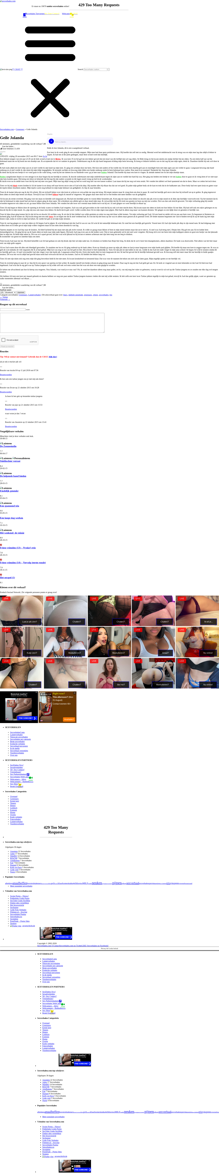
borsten (30, 883)
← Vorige (4, 297)
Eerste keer (14, 801)
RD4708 (13, 858)
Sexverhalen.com (7, 129)
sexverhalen (103, 295)
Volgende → (5, 299)
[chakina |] (153, 625)
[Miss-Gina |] (109, 688)
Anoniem (14, 851)
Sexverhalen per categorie (20, 739)
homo (56, 883)
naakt (90, 883)
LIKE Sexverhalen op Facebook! (95, 946)
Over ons (13, 755)
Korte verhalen (16, 817)
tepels (161, 883)
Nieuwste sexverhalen (19, 737)
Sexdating (14, 919)
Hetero (13, 806)
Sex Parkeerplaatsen (18, 774)
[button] (50, 70)
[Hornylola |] (153, 657)
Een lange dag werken (11, 518)
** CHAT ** (17, 69)
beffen (23, 883)
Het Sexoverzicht (17, 905)
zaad (190, 883)
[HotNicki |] (21, 688)
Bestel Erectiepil (16, 786)
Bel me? (121, 685)
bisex (65, 295)
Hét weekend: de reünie (12, 533)
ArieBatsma (15, 860)
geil (52, 883)
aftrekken (9, 883)
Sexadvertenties (16, 767)
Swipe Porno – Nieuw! (19, 896)
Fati (11, 863)
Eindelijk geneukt (9, 491)
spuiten (157, 883)
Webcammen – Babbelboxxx (21, 782)
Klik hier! (53, 357)
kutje (73, 883)
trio (111, 295)
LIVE (6, 599)
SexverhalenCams (17, 732)
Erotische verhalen (17, 744)
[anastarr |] (65, 625)
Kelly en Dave (16, 867)
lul (82, 883)
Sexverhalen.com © (45, 946)
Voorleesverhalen (17, 753)
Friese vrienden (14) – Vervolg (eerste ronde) (23, 562)
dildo (49, 883)
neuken (97, 883)
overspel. (109, 883)
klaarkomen (63, 883)
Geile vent (14, 870)
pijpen (95, 295)
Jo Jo (45, 156)
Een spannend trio (9, 506)
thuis (15, 186)
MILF (85, 883)
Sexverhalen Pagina (18, 914)
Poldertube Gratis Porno (19, 898)
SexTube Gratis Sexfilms (20, 901)
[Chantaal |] (197, 625)
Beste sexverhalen (17, 741)
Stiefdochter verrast (10, 461)
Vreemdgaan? (15, 772)
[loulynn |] (65, 688)
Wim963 (13, 856)
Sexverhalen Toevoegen (34, 14)
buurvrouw (44, 883)
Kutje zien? (32, 653)
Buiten (3, 177)
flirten (58, 159)
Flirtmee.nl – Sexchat (18, 912)
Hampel (13, 865)
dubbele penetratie (75, 295)
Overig (13, 815)
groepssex (88, 295)
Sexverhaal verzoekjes (19, 751)
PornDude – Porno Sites (20, 921)
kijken (55, 194)
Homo (12, 812)
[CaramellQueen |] (109, 625)
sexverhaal (132, 883)
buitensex (37, 883)
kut (69, 883)
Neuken (13, 923)
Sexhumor (14, 907)
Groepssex (20, 129)
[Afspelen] (51, 141)
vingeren (174, 883)
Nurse (12, 872)
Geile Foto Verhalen (18, 910)
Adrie (12, 854)
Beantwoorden (6, 375)
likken (78, 883)
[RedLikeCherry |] (197, 688)
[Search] (109, 69)
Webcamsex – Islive (18, 779)
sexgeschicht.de (28, 926)
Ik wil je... (208, 622)
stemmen (20, 292)
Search (80, 69)
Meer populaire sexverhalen (21, 886)
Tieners (13, 803)
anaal (16, 883)
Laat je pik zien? (29, 622)
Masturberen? (74, 653)
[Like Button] (1, 283)
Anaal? (165, 653)
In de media (15, 748)
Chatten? (77, 622)
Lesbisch (13, 808)
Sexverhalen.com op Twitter (70, 946)
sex (125, 883)
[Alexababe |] (21, 625)
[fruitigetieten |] (65, 657)
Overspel (13, 796)
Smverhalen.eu (16, 917)
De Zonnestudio (8, 446)
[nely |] (153, 688)
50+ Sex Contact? (17, 770)
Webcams (66, 14)
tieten (165, 883)
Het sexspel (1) (7, 577)
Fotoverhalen (15, 819)
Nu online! (208, 653)
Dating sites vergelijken (19, 903)
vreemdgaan (184, 883)
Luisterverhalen (34, 295)
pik (123, 883)
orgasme (104, 883)
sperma (152, 883)
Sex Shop (14, 784)
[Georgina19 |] (109, 657)
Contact (56, 946)
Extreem (13, 810)
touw (51, 216)
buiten (104, 172)
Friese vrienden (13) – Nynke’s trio (18, 547)
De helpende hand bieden (13, 476)
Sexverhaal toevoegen (19, 746)
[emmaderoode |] (21, 657)
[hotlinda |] (197, 657)
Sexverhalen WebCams (19, 777)
